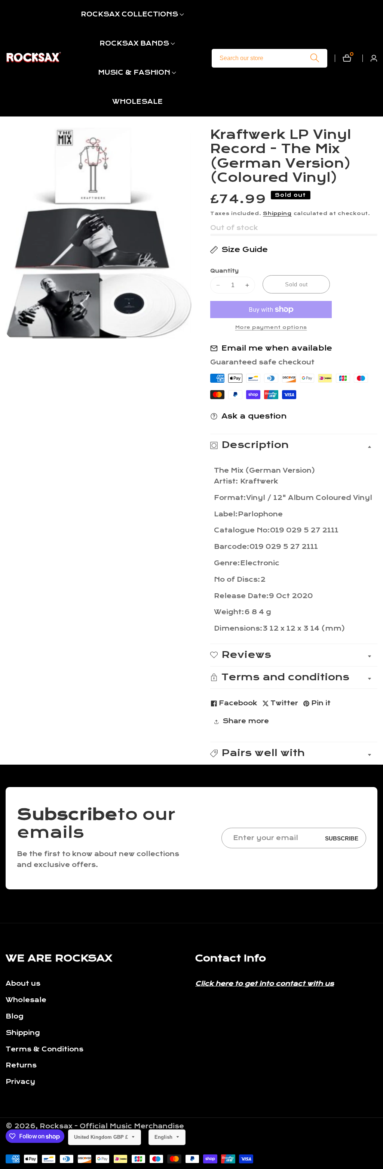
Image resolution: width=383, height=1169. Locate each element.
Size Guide (244, 249)
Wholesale (26, 1000)
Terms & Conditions (44, 1049)
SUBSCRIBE (341, 838)
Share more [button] (246, 721)
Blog (15, 1016)
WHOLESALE (137, 102)
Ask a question (254, 416)
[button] (129, 14)
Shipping (277, 214)
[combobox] (269, 58)
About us (23, 984)
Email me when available (276, 348)
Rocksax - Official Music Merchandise (112, 1126)
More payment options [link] (271, 327)
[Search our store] (315, 58)
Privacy (20, 1082)
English (164, 1137)
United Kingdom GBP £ (101, 1137)
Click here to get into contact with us (264, 984)
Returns (21, 1065)
